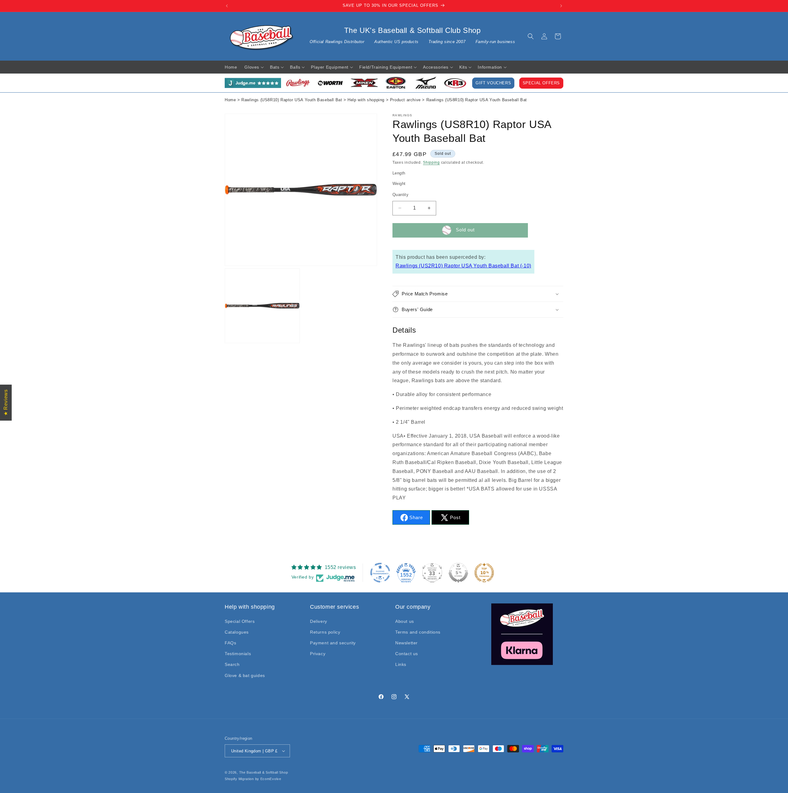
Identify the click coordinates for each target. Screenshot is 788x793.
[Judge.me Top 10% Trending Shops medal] (484, 573)
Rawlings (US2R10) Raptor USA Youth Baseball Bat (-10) (463, 265)
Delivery (318, 621)
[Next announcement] (561, 6)
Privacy (317, 653)
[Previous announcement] (227, 6)
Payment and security (333, 642)
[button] (530, 36)
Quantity (400, 194)
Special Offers (541, 83)
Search (232, 664)
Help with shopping (366, 100)
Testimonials (238, 653)
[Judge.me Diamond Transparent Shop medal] (380, 573)
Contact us (406, 653)
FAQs (230, 642)
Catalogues (237, 632)
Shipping (431, 162)
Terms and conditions (417, 632)
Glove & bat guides (245, 675)
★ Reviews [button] (5, 402)
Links (400, 664)
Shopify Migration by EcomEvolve (253, 779)
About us (404, 621)
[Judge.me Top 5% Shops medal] (458, 573)
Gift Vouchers (493, 83)
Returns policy (325, 632)
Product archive (405, 100)
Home (230, 100)
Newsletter (406, 642)
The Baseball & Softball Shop (263, 772)
